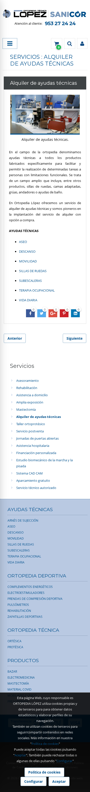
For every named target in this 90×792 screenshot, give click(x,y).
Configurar (64, 761)
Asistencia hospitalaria (32, 445)
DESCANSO (27, 251)
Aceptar (20, 755)
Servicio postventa (30, 431)
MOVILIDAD (28, 261)
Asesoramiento (27, 380)
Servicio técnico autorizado (36, 487)
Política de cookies (45, 743)
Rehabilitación (26, 388)
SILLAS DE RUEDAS (32, 271)
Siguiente (74, 338)
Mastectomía (26, 409)
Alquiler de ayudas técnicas (38, 416)
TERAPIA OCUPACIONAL (37, 290)
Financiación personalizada (36, 453)
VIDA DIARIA (28, 300)
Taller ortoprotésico (30, 424)
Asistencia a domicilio (32, 395)
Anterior (15, 338)
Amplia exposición (29, 402)
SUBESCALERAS (30, 280)
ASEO (23, 241)
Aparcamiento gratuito (33, 480)
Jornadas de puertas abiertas (37, 438)
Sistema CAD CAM (29, 473)
